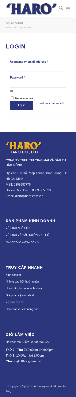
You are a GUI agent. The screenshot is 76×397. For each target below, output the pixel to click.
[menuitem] (59, 8)
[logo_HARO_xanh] (24, 152)
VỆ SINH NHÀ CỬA (18, 228)
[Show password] (12, 91)
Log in (21, 105)
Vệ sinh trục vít (15, 302)
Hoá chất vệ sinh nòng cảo (22, 309)
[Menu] (68, 9)
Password (17, 77)
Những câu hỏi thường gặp (22, 281)
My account (14, 23)
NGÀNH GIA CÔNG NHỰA (22, 241)
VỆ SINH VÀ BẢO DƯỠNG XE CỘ (27, 235)
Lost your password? (51, 103)
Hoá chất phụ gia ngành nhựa (24, 288)
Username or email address (29, 61)
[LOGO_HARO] (31, 8)
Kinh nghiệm (13, 274)
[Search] (59, 8)
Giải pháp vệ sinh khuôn (20, 295)
